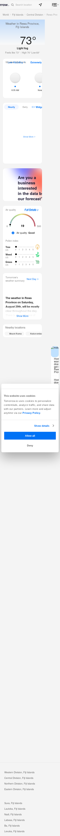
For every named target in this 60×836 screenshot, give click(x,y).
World (6, 14)
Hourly (11, 106)
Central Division (35, 14)
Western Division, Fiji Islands (19, 772)
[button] (30, 4)
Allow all (30, 435)
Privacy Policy (31, 412)
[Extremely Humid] (39, 81)
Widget (40, 107)
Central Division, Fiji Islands (18, 778)
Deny (30, 445)
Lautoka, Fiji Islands (14, 808)
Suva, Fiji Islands (13, 803)
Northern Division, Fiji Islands (19, 783)
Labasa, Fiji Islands (14, 820)
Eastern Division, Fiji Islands (19, 789)
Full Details (30, 210)
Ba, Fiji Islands (12, 825)
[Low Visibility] (15, 81)
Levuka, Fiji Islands (14, 831)
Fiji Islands (17, 14)
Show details (41, 425)
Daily (25, 106)
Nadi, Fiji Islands (13, 814)
